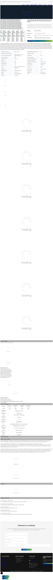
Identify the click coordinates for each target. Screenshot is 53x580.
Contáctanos (4, 564)
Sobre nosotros (4, 563)
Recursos (45, 4)
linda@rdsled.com (32, 560)
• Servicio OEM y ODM (5, 559)
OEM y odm (40, 4)
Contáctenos (50, 4)
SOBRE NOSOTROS (34, 4)
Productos (27, 4)
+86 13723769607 (31, 559)
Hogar (23, 4)
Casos (3, 560)
